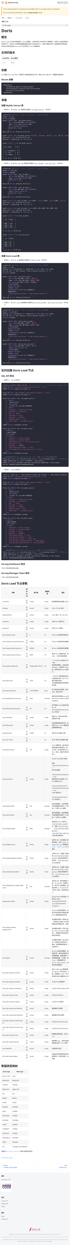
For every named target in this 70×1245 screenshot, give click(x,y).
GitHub (3, 1219)
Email (3, 1206)
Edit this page (8, 1158)
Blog (2, 1216)
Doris (4, 62)
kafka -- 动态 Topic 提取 (59, 847)
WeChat (3, 1204)
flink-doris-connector (13, 1151)
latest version (33, 12)
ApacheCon (5, 1179)
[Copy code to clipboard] (66, 84)
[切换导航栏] (2, 2)
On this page (6, 25)
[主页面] (3, 18)
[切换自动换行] (63, 114)
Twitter (3, 1201)
